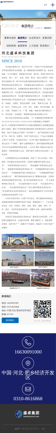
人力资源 (33, 45)
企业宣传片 (35, 38)
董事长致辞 (10, 38)
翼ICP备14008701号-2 (30, 429)
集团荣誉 (22, 45)
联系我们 (44, 45)
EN (45, 5)
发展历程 (47, 38)
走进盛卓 (38, 28)
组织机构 (11, 45)
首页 (31, 28)
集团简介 (48, 28)
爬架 (43, 429)
